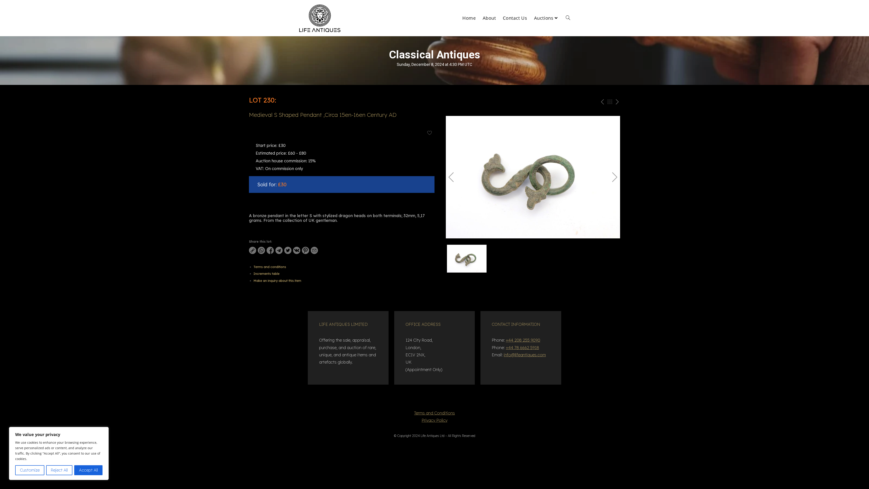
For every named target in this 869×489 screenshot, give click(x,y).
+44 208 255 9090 (523, 340)
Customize (30, 470)
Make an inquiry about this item (277, 281)
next (617, 103)
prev (601, 103)
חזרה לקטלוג (609, 103)
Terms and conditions (269, 267)
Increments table (266, 274)
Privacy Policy (434, 420)
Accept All (88, 470)
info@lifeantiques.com (525, 354)
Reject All (59, 470)
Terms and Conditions (434, 413)
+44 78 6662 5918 (522, 347)
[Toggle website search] (568, 18)
